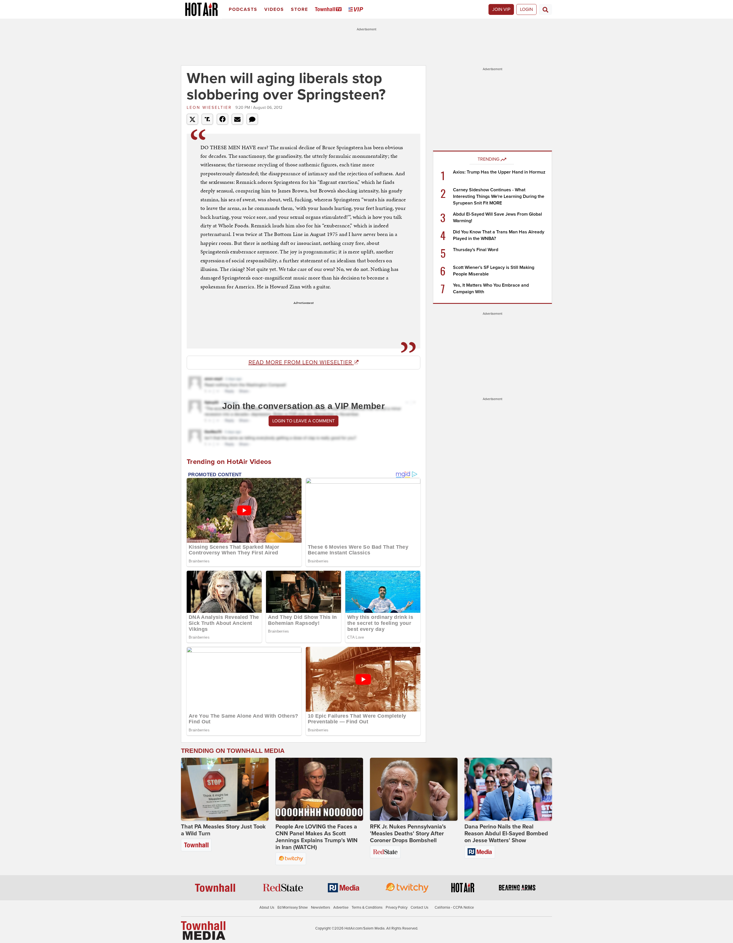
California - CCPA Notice (454, 907)
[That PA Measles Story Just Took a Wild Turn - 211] (225, 789)
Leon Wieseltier (210, 107)
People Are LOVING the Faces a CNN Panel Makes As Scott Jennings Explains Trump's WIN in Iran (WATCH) (316, 837)
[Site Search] (545, 9)
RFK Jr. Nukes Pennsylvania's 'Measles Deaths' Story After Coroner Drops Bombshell (408, 833)
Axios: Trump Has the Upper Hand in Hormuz (499, 172)
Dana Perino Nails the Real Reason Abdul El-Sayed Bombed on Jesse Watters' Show (506, 833)
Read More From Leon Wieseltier (301, 362)
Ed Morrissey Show (292, 907)
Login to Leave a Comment (303, 421)
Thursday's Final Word (475, 250)
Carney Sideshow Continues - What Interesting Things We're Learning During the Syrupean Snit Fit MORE (498, 196)
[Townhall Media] (203, 930)
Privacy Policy (396, 907)
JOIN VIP (501, 9)
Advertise (340, 907)
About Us (266, 907)
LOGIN (526, 9)
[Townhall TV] (329, 9)
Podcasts (243, 9)
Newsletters (320, 907)
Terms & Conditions (367, 907)
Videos (274, 9)
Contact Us (419, 907)
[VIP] (356, 9)
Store (299, 9)
